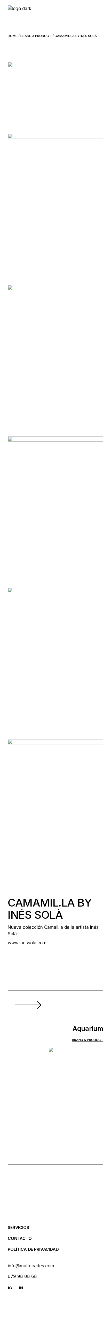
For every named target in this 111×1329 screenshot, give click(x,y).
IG (10, 1287)
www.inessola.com (27, 942)
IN (21, 1287)
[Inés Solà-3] (55, 205)
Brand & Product (87, 1039)
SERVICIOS (18, 1227)
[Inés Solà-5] (55, 357)
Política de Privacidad (33, 1249)
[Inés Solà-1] (55, 94)
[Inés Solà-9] (55, 811)
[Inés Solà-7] (55, 659)
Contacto (20, 1238)
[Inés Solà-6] (55, 508)
